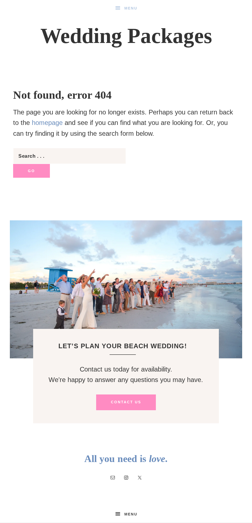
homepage (47, 122)
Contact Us (126, 402)
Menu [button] (130, 8)
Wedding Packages (126, 36)
